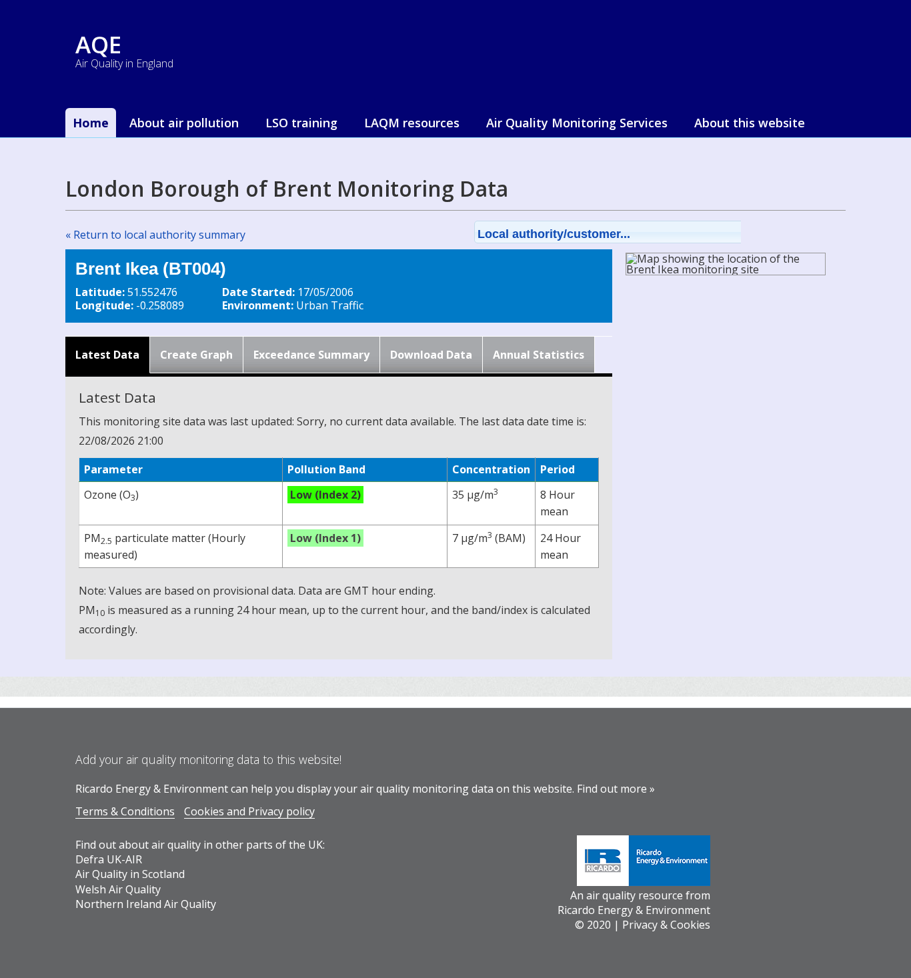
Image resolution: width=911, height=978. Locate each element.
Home (91, 123)
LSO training (301, 123)
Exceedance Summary (311, 354)
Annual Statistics (538, 354)
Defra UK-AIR (108, 859)
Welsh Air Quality (118, 889)
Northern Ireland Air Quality (145, 904)
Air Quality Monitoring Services (577, 123)
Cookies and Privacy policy (249, 811)
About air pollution (184, 123)
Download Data (431, 354)
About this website (749, 123)
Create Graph (196, 354)
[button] (625, 232)
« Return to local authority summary (155, 234)
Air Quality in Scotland (130, 874)
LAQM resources (412, 123)
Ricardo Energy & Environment (634, 910)
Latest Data (107, 354)
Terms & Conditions (125, 811)
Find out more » (616, 788)
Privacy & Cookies (666, 924)
